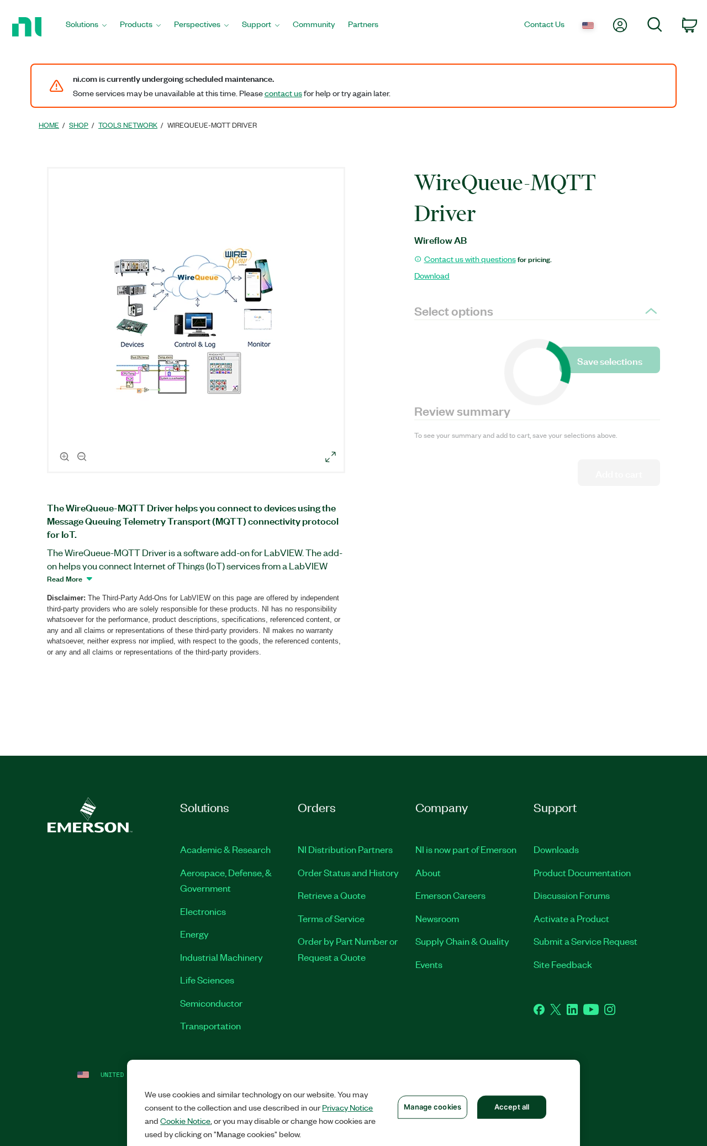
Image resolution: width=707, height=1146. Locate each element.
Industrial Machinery (221, 957)
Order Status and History (348, 872)
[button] (198, 322)
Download (432, 275)
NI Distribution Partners (345, 849)
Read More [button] (64, 578)
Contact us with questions (470, 258)
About (428, 872)
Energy (194, 934)
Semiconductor (211, 1003)
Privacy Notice (347, 1107)
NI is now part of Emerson (465, 849)
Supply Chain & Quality (462, 941)
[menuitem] (86, 27)
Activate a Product (571, 918)
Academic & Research (225, 849)
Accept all (511, 1106)
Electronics (203, 911)
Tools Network (127, 124)
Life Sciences (207, 980)
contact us (283, 92)
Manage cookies (432, 1106)
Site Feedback (563, 964)
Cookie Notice (185, 1120)
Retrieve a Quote (332, 895)
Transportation (210, 1025)
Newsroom (437, 918)
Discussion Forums (572, 895)
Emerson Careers (450, 895)
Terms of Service (331, 918)
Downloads (556, 849)
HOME (49, 124)
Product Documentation (582, 872)
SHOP (78, 124)
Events (428, 964)
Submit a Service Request (585, 941)
